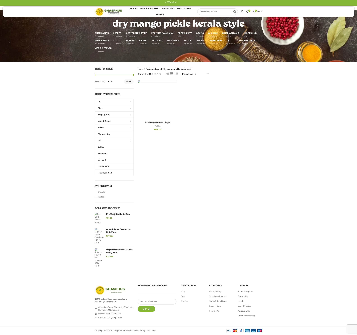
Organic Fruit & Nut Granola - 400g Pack (119, 251)
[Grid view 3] (171, 74)
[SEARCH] (234, 11)
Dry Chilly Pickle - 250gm (118, 214)
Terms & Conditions (217, 301)
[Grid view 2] (167, 74)
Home (140, 69)
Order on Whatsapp (246, 315)
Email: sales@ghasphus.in (110, 317)
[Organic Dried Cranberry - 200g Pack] (99, 236)
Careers (184, 301)
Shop (183, 291)
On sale (101, 192)
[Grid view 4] (176, 74)
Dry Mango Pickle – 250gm (157, 122)
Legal (240, 301)
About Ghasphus (245, 291)
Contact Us (243, 296)
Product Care (215, 306)
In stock (101, 197)
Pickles (158, 126)
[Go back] (109, 24)
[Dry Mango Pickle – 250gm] (157, 100)
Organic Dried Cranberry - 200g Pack (118, 230)
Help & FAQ (214, 311)
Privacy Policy (215, 291)
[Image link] (110, 290)
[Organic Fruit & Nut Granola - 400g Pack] (99, 257)
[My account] (242, 11)
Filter (129, 81)
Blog (183, 296)
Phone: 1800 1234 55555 (109, 314)
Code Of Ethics (244, 306)
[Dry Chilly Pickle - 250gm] (99, 218)
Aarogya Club (244, 311)
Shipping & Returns (217, 296)
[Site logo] (109, 11)
